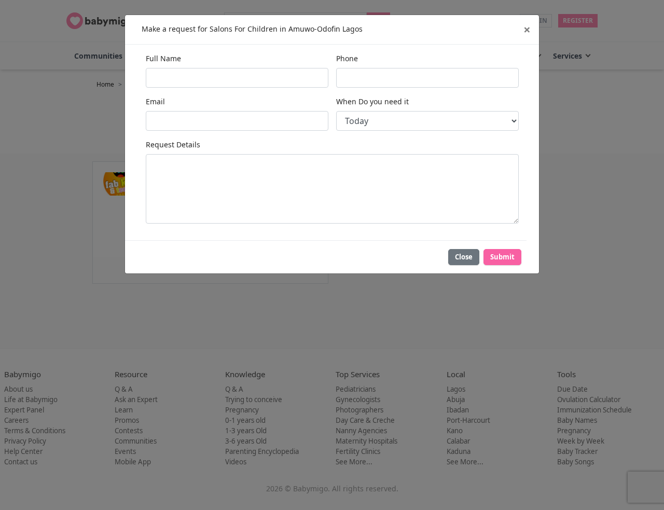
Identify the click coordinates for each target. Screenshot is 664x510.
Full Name (163, 58)
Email (155, 101)
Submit (502, 256)
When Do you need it (372, 101)
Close (464, 256)
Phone (347, 58)
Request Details (173, 144)
